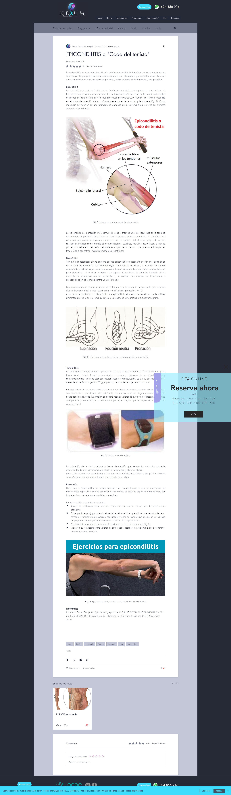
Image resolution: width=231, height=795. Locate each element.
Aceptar (219, 790)
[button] (226, 367)
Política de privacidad (134, 790)
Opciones (206, 790)
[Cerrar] (227, 791)
